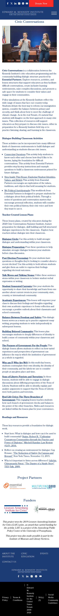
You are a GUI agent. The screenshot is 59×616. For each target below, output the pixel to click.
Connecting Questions (15, 155)
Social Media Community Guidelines (53, 599)
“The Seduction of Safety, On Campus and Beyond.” (29, 454)
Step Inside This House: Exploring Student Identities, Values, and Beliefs (30, 178)
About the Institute (8, 555)
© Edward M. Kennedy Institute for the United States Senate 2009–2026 (30, 599)
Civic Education (27, 555)
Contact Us (9, 561)
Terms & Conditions (17, 599)
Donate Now (41, 4)
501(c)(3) (41, 599)
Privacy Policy (5, 599)
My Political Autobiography (17, 191)
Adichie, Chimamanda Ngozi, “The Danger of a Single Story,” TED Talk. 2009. (30, 464)
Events (44, 553)
